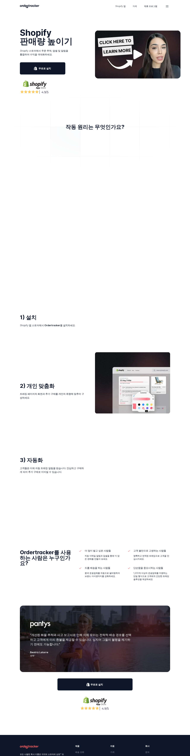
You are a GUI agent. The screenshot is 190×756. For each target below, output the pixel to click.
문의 (147, 752)
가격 (135, 6)
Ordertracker (52, 325)
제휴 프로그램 (150, 6)
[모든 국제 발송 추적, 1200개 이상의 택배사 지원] (29, 6)
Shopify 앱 (120, 6)
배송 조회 (79, 752)
